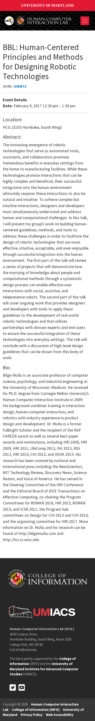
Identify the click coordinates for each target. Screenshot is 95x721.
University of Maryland (47, 5)
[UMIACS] (41, 611)
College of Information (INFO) (35, 709)
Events (20, 86)
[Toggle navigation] (84, 20)
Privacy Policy (31, 714)
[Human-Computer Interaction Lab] (38, 20)
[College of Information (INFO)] (47, 578)
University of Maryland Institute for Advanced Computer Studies (44, 668)
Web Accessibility (59, 714)
